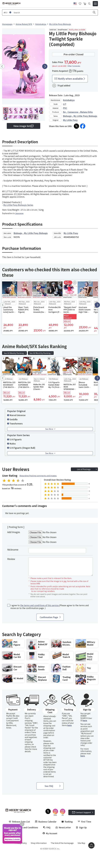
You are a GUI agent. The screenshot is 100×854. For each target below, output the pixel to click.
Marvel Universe (18, 415)
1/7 (64, 104)
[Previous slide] (2, 305)
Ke (64, 111)
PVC (65, 108)
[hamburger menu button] (95, 3)
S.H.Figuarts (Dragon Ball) (22, 447)
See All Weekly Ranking (14, 353)
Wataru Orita (86, 111)
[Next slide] (44, 66)
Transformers (16, 423)
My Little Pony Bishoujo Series (18, 204)
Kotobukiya (68, 100)
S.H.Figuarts (16, 439)
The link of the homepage (62, 843)
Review (11, 559)
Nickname (12, 549)
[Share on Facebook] (82, 126)
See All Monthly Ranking (40, 353)
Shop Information (39, 843)
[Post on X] (76, 126)
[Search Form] (89, 3)
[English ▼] (75, 3)
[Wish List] (80, 3)
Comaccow (73, 111)
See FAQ (49, 785)
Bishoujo (67, 116)
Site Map (81, 843)
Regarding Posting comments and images (38, 475)
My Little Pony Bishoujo (85, 116)
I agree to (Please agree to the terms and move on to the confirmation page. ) (49, 606)
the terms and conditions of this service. (39, 605)
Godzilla (13, 419)
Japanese (19, 213)
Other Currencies (73, 66)
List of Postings (84, 469)
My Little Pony (70, 120)
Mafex (13, 443)
